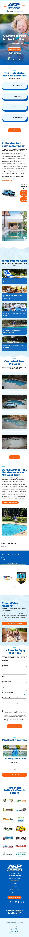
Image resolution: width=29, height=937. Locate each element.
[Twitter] (13, 902)
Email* (4, 676)
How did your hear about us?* (10, 697)
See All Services (14, 130)
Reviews (14, 886)
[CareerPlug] (5, 902)
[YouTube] (21, 902)
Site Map (14, 928)
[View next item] (17, 587)
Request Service (14, 49)
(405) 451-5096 (14, 54)
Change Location (18, 11)
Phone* (4, 671)
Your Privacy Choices (15, 933)
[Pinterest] (19, 902)
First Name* (5, 660)
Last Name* (5, 665)
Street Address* (6, 681)
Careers (14, 893)
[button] (23, 6)
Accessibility (14, 927)
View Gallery (14, 457)
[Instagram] (16, 902)
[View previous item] (11, 587)
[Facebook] (10, 902)
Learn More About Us (10, 502)
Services (14, 883)
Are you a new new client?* (9, 692)
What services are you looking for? (11, 703)
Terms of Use (14, 931)
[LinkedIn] (24, 902)
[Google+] (7, 902)
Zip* (3, 687)
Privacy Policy (14, 930)
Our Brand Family (14, 889)
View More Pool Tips (14, 775)
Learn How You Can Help (14, 623)
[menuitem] (14, 883)
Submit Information (14, 726)
